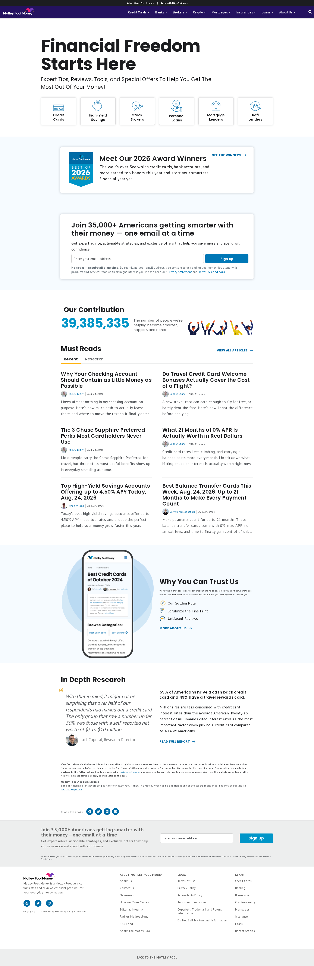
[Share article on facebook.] (89, 814)
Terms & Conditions (211, 272)
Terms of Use (187, 881)
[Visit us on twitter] (40, 906)
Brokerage (242, 895)
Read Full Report (175, 741)
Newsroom (127, 895)
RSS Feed (126, 924)
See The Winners (226, 155)
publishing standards (130, 772)
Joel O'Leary (76, 393)
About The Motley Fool (135, 931)
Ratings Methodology (134, 916)
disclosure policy (71, 789)
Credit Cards (243, 881)
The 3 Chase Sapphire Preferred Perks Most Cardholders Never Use (103, 436)
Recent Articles (245, 931)
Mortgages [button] (221, 14)
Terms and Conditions (192, 902)
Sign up (226, 258)
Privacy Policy (187, 888)
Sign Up (256, 838)
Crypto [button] (200, 14)
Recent (71, 359)
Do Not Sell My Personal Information (202, 920)
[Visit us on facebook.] (29, 906)
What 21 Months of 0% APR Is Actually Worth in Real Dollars (202, 433)
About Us (126, 881)
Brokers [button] (180, 14)
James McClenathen (182, 511)
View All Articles (232, 350)
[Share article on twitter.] (98, 814)
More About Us (173, 628)
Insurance (241, 916)
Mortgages (242, 909)
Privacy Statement (180, 272)
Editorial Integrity (131, 909)
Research (94, 359)
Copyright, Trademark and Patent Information (200, 911)
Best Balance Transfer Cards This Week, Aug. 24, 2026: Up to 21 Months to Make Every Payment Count (206, 495)
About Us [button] (285, 14)
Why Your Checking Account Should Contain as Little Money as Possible (106, 380)
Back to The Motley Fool (157, 957)
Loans (239, 924)
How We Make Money (134, 902)
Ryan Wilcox (76, 505)
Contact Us (127, 888)
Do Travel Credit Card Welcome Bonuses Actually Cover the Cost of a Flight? (206, 380)
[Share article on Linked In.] (107, 814)
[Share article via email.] (115, 814)
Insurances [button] (243, 14)
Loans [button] (268, 14)
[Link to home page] (18, 12)
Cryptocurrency (245, 902)
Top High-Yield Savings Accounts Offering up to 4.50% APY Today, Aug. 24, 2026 (105, 492)
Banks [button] (161, 14)
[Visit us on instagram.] (51, 906)
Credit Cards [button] (139, 14)
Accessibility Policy (190, 895)
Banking (240, 888)
